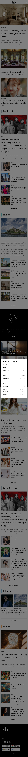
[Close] (24, 361)
